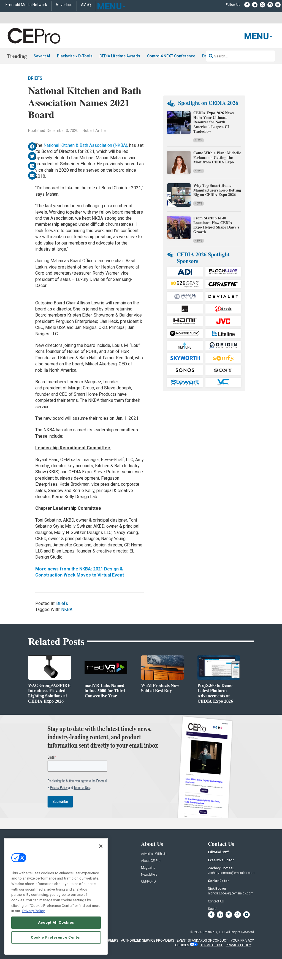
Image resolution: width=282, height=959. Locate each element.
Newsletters (149, 874)
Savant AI (42, 56)
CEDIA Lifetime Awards (119, 56)
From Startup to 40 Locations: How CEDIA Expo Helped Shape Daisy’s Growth (216, 225)
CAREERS (111, 940)
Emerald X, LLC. (214, 932)
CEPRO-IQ (148, 881)
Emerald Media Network (26, 5)
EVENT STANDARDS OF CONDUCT (202, 940)
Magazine (148, 868)
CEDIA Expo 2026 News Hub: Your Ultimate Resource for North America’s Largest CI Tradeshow (213, 122)
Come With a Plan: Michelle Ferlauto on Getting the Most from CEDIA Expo (217, 157)
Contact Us (216, 901)
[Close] (101, 846)
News (198, 140)
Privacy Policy (33, 911)
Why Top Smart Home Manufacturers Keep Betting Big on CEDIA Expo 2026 (217, 190)
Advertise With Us (154, 854)
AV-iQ (86, 5)
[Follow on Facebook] (247, 4)
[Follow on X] (262, 4)
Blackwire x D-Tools (75, 56)
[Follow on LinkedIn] (254, 4)
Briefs (35, 78)
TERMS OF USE (211, 945)
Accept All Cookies (56, 922)
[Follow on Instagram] (270, 4)
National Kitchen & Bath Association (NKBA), (86, 145)
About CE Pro (150, 861)
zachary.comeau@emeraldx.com (231, 873)
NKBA (66, 609)
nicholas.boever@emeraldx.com (230, 893)
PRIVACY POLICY (238, 945)
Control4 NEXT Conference (171, 56)
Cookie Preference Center (56, 937)
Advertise (64, 5)
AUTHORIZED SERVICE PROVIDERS (147, 940)
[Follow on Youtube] (278, 4)
